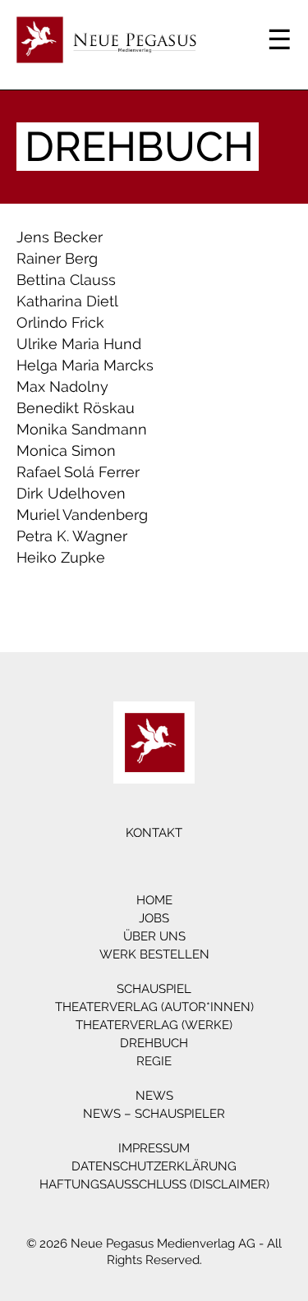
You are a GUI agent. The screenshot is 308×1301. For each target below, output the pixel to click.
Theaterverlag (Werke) (154, 1025)
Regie (154, 1061)
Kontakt (154, 832)
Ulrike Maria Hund (78, 343)
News (154, 1095)
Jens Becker (59, 237)
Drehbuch (154, 1043)
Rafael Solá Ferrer (78, 471)
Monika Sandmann (81, 429)
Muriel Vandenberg (82, 514)
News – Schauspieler (154, 1113)
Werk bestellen (154, 954)
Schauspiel (154, 988)
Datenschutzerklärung (154, 1166)
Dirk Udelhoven (71, 493)
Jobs (154, 918)
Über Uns (154, 936)
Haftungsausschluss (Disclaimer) (154, 1184)
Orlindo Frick (60, 322)
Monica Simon (66, 450)
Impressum (154, 1148)
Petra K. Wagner (71, 536)
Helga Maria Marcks (85, 365)
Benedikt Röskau (75, 407)
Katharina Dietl (67, 301)
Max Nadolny (62, 386)
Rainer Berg (57, 258)
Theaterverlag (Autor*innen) (154, 1007)
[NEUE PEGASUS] (154, 742)
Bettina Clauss (66, 279)
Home (154, 900)
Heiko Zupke (60, 557)
